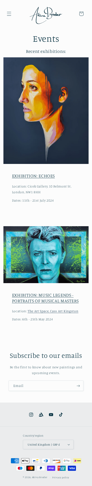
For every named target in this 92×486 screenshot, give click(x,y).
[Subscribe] (78, 385)
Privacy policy (60, 477)
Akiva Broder (39, 477)
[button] (9, 14)
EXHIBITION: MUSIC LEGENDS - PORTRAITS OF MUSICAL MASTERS (45, 297)
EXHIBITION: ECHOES (33, 175)
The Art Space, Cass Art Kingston (53, 311)
